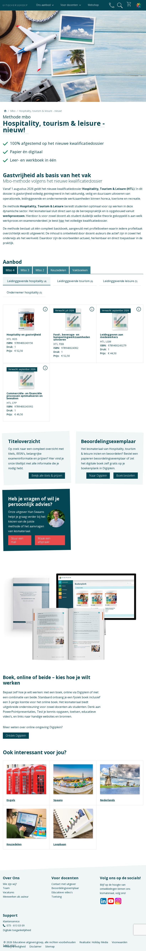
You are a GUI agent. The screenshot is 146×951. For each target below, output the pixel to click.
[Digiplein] (139, 5)
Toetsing (56, 896)
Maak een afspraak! (44, 540)
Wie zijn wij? (10, 884)
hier (61, 221)
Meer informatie (73, 360)
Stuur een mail (17, 540)
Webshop (93, 5)
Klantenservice (11, 921)
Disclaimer (35, 946)
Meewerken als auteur (15, 896)
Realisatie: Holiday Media (93, 942)
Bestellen (26, 360)
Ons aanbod (43, 5)
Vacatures (8, 892)
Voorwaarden (119, 942)
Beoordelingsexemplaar (65, 888)
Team (6, 888)
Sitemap (50, 946)
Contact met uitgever (63, 884)
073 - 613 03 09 (16, 925)
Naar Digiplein (98, 475)
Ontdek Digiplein (16, 735)
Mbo (12, 111)
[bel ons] (112, 5)
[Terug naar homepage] (15, 5)
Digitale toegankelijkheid (17, 930)
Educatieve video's (62, 892)
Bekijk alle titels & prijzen (47, 475)
